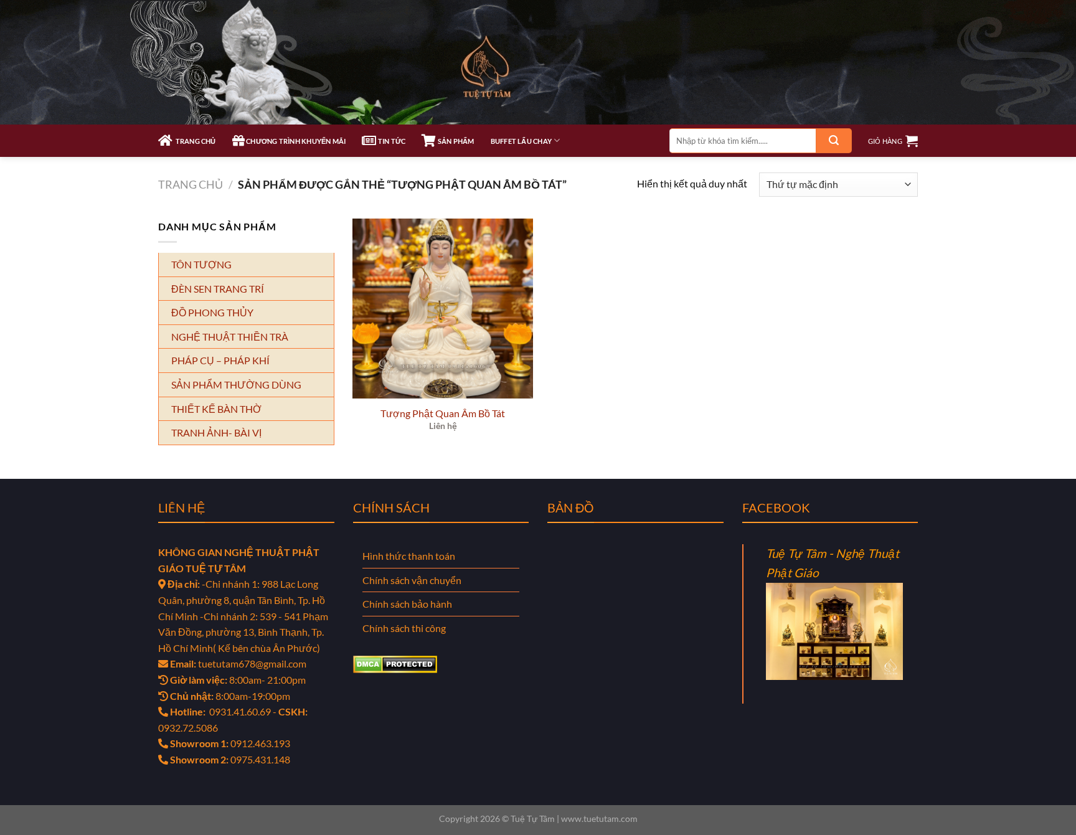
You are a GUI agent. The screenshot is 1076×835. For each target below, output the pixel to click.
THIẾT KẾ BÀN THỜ (216, 409)
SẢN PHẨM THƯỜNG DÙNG (236, 384)
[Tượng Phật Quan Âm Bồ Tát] (442, 309)
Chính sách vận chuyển (411, 580)
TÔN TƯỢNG (201, 264)
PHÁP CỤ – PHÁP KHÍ (220, 360)
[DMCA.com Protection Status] (395, 663)
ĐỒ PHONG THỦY (212, 312)
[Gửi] (834, 140)
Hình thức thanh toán (408, 556)
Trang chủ (190, 184)
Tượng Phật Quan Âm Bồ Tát (442, 413)
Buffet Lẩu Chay (521, 141)
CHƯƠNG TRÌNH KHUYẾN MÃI (295, 141)
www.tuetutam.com (599, 818)
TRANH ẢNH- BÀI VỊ (216, 432)
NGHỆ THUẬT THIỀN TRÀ (229, 336)
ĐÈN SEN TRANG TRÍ (217, 289)
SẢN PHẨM (455, 141)
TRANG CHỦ (193, 141)
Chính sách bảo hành (407, 604)
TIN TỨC (391, 141)
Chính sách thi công (404, 628)
